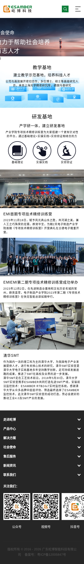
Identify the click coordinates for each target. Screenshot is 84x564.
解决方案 (9, 438)
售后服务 (9, 456)
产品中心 (9, 428)
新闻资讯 (9, 465)
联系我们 (9, 474)
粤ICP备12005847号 (51, 554)
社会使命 (9, 447)
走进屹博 (9, 419)
